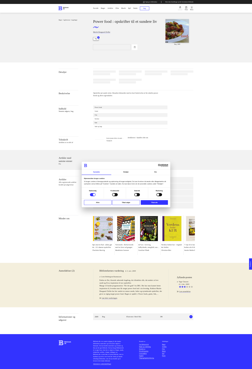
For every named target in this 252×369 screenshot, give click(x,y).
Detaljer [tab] (126, 172)
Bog (96, 38)
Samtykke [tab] (96, 172)
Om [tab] (155, 172)
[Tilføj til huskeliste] (134, 47)
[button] (143, 317)
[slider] (177, 33)
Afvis (98, 202)
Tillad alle (154, 202)
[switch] (115, 194)
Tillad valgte (126, 202)
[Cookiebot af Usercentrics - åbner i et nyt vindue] (159, 165)
